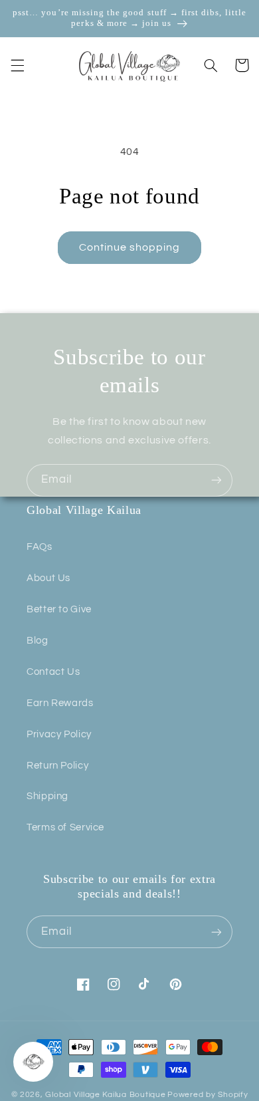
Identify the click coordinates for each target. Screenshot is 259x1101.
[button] (17, 65)
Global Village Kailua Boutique (105, 1094)
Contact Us (53, 672)
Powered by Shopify (207, 1094)
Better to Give (59, 609)
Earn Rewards (60, 703)
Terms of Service (65, 827)
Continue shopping (130, 247)
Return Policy (57, 766)
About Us (48, 578)
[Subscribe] (216, 480)
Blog (37, 641)
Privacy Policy (59, 734)
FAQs (39, 547)
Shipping (47, 796)
